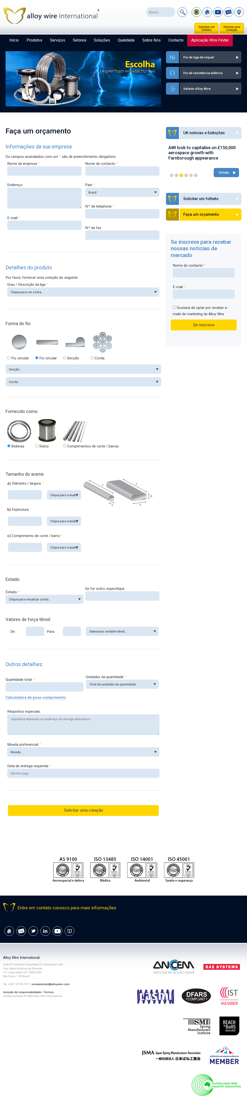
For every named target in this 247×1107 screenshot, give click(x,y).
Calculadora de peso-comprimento (36, 697)
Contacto (176, 40)
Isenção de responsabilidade (22, 992)
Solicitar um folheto (207, 28)
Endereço (14, 185)
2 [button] (176, 175)
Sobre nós (151, 40)
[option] (203, 159)
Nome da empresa (23, 163)
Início (14, 40)
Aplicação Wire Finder (210, 40)
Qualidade (126, 40)
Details (224, 167)
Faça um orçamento (201, 214)
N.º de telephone (99, 206)
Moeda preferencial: (24, 744)
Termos (49, 992)
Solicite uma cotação (231, 28)
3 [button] (181, 175)
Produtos (34, 40)
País (90, 185)
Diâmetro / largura (25, 483)
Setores (79, 40)
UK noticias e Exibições (204, 133)
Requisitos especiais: (24, 711)
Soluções (102, 40)
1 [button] (171, 175)
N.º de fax (93, 228)
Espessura (18, 509)
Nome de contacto (101, 163)
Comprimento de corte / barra (34, 536)
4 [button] (186, 175)
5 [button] (191, 175)
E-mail (13, 218)
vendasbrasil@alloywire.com (51, 984)
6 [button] (196, 175)
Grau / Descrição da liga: (28, 284)
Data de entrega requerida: (29, 766)
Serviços (57, 40)
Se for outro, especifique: (105, 588)
